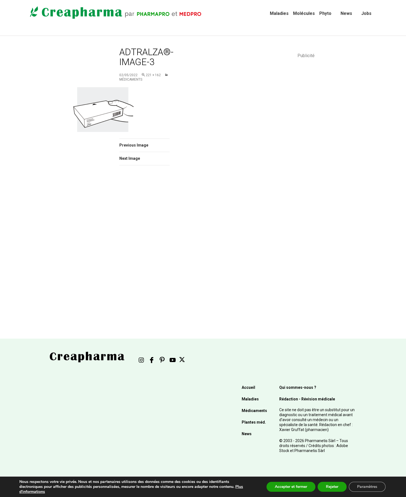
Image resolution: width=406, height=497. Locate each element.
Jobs (366, 13)
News (346, 13)
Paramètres (367, 486)
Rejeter (332, 486)
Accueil (248, 387)
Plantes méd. (254, 422)
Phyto (325, 13)
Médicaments (254, 410)
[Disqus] (152, 248)
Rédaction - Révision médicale (307, 399)
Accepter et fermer (291, 486)
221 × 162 (153, 75)
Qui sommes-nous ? (297, 387)
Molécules (304, 13)
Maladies (279, 13)
